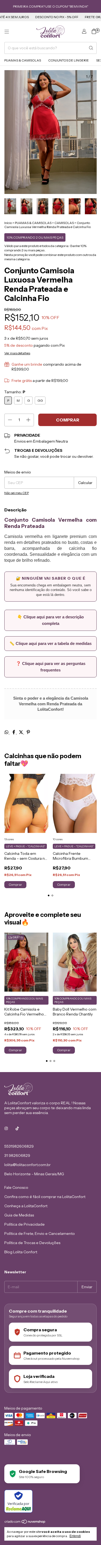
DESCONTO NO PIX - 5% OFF (48, 17)
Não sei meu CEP (16, 493)
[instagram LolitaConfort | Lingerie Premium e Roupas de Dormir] (6, 1128)
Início (8, 223)
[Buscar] (91, 48)
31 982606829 (17, 1155)
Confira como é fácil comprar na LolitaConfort (44, 1196)
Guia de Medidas (19, 1215)
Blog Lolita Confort (20, 1251)
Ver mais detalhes (17, 353)
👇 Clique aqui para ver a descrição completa (50, 620)
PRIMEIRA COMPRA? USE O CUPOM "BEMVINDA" (50, 6)
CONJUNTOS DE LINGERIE (68, 60)
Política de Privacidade (24, 1224)
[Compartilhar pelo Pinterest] (28, 732)
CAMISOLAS (64, 223)
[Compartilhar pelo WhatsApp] (6, 732)
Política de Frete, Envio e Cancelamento (39, 1233)
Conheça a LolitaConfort (25, 1205)
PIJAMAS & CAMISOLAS (22, 60)
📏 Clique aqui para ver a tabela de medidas (50, 643)
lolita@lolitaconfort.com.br (27, 1164)
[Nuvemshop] (25, 1523)
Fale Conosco (16, 1187)
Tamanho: (14, 392)
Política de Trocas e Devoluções (32, 1242)
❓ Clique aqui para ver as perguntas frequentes (50, 666)
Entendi (75, 1536)
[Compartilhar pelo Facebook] (14, 732)
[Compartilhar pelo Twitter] (21, 732)
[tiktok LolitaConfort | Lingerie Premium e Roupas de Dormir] (17, 1128)
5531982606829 (19, 1146)
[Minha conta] (84, 31)
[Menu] (6, 31)
